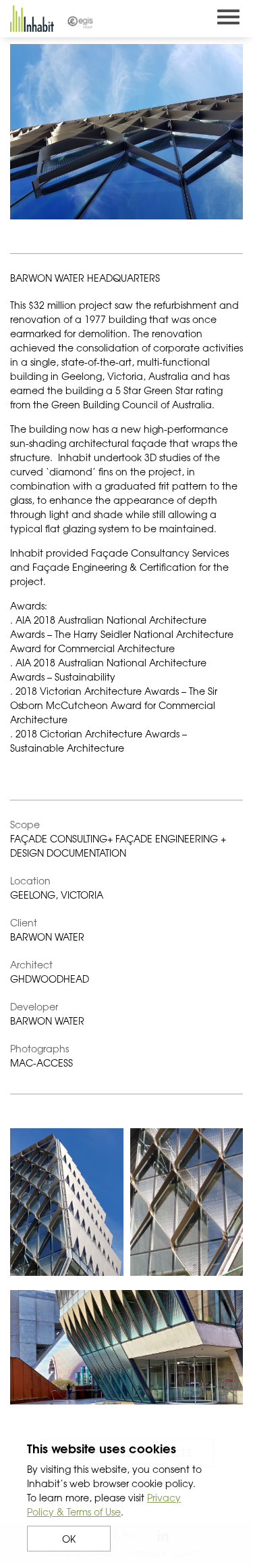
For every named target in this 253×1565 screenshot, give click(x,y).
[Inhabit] (32, 18)
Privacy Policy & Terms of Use (104, 1504)
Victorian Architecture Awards (109, 691)
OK (69, 1538)
